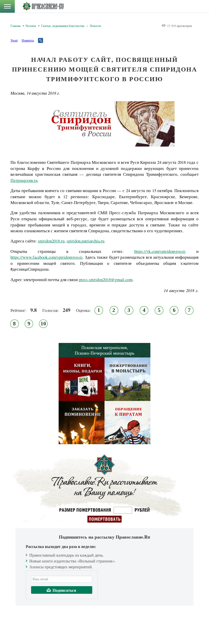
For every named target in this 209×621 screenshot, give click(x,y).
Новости (95, 26)
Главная (15, 26)
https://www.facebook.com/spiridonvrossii (46, 257)
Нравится (28, 40)
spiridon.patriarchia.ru (85, 241)
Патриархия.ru (23, 180)
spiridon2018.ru (51, 241)
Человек (30, 26)
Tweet (14, 40)
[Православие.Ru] (42, 6)
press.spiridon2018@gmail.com (106, 279)
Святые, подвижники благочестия (62, 26)
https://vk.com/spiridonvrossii (160, 251)
